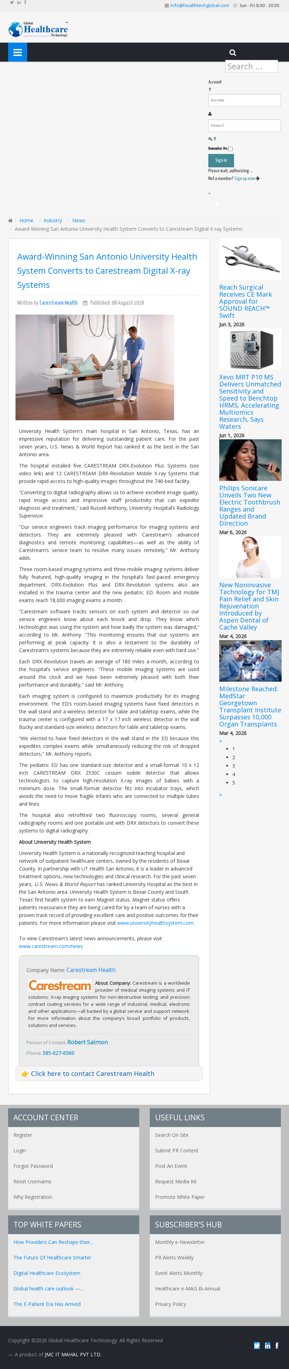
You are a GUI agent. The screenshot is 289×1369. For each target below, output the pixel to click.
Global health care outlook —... (48, 1288)
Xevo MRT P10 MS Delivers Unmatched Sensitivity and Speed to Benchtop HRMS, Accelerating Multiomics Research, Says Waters (250, 401)
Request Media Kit (176, 1181)
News (78, 220)
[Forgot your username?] (209, 90)
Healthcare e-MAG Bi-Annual (187, 1288)
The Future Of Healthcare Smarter (52, 1257)
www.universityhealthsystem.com (155, 922)
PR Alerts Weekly (174, 1257)
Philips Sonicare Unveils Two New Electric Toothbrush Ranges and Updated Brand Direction (249, 505)
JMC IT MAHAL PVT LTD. (73, 1354)
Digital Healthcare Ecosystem (46, 1273)
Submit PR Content (176, 1150)
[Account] (217, 204)
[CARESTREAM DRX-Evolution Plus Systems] (95, 367)
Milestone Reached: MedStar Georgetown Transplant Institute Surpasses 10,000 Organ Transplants (250, 706)
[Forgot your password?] (214, 139)
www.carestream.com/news (51, 946)
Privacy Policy (170, 1304)
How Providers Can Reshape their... (53, 1242)
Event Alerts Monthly (178, 1273)
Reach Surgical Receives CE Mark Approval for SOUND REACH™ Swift (245, 301)
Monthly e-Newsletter (180, 1242)
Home (26, 220)
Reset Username (32, 1181)
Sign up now (245, 178)
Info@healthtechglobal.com (200, 5)
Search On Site (172, 1135)
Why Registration (32, 1197)
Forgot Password (33, 1166)
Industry (53, 220)
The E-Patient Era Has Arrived (47, 1304)
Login (19, 1150)
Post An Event (171, 1166)
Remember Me (217, 148)
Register (22, 1135)
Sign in (221, 160)
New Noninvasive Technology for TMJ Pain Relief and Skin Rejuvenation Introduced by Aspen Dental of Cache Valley (249, 606)
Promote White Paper (180, 1197)
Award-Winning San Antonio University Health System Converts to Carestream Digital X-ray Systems (107, 270)
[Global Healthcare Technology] (38, 28)
